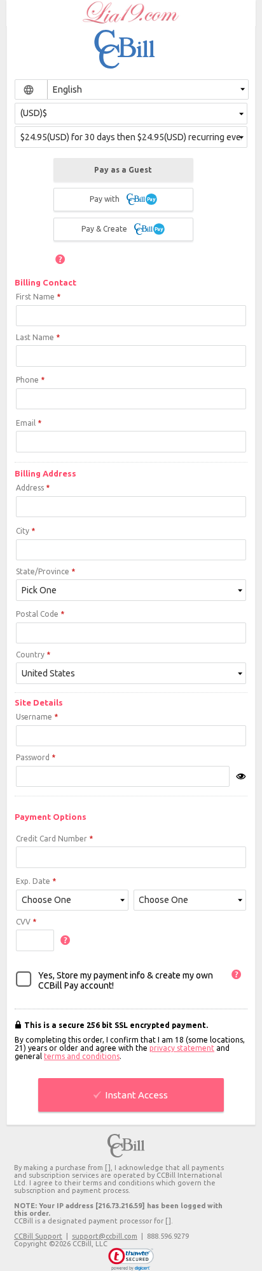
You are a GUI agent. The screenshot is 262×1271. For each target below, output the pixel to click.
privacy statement (181, 1048)
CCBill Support (38, 1236)
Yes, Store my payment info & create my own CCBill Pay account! (125, 980)
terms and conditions (82, 1056)
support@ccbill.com (104, 1236)
